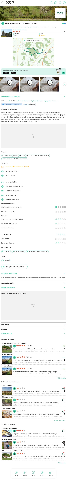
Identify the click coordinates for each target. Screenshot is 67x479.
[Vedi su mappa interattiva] (33, 65)
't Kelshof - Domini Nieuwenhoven (14, 451)
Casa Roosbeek (7, 386)
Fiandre (22, 155)
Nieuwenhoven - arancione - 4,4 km (14, 343)
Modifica (51, 475)
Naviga (16, 475)
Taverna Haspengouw (9, 428)
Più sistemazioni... (60, 420)
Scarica (33, 475)
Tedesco (54, 101)
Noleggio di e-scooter (9, 439)
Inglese (33, 101)
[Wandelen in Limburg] (60, 16)
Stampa (25, 475)
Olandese (40, 101)
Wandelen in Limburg (20, 30)
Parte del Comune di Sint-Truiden (38, 155)
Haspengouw (30, 27)
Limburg (24, 27)
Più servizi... (62, 463)
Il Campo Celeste (7, 397)
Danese (20, 101)
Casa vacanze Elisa (8, 408)
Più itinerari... (61, 378)
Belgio (19, 27)
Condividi (42, 475)
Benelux (15, 155)
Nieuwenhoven (7, 355)
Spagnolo (47, 101)
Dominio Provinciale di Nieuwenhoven (14, 159)
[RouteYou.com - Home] (10, 2)
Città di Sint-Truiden (38, 27)
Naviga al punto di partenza (15, 267)
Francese (27, 101)
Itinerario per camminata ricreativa (9, 27)
